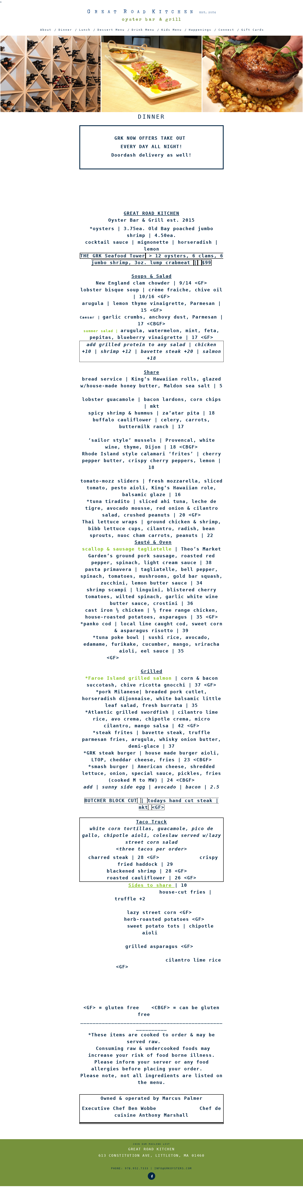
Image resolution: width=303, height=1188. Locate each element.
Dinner (65, 29)
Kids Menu (171, 29)
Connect (226, 29)
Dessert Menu (111, 29)
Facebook (151, 1176)
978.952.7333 (137, 1168)
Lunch (84, 29)
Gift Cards (252, 29)
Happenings (200, 29)
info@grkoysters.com (173, 1168)
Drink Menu (143, 29)
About (46, 29)
